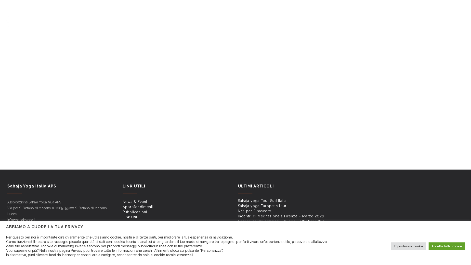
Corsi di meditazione (412, 23)
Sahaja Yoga (307, 23)
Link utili (379, 5)
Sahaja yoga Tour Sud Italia (262, 201)
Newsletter (406, 5)
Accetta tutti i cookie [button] (447, 246)
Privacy (76, 250)
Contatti (424, 5)
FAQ (391, 5)
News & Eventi (307, 5)
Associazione (451, 23)
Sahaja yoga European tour (262, 206)
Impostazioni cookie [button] (408, 246)
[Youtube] (17, 4)
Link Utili (130, 217)
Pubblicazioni (359, 5)
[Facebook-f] (9, 4)
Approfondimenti (333, 5)
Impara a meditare (369, 23)
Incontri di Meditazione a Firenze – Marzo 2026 (281, 216)
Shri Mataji (336, 23)
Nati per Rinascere (254, 211)
